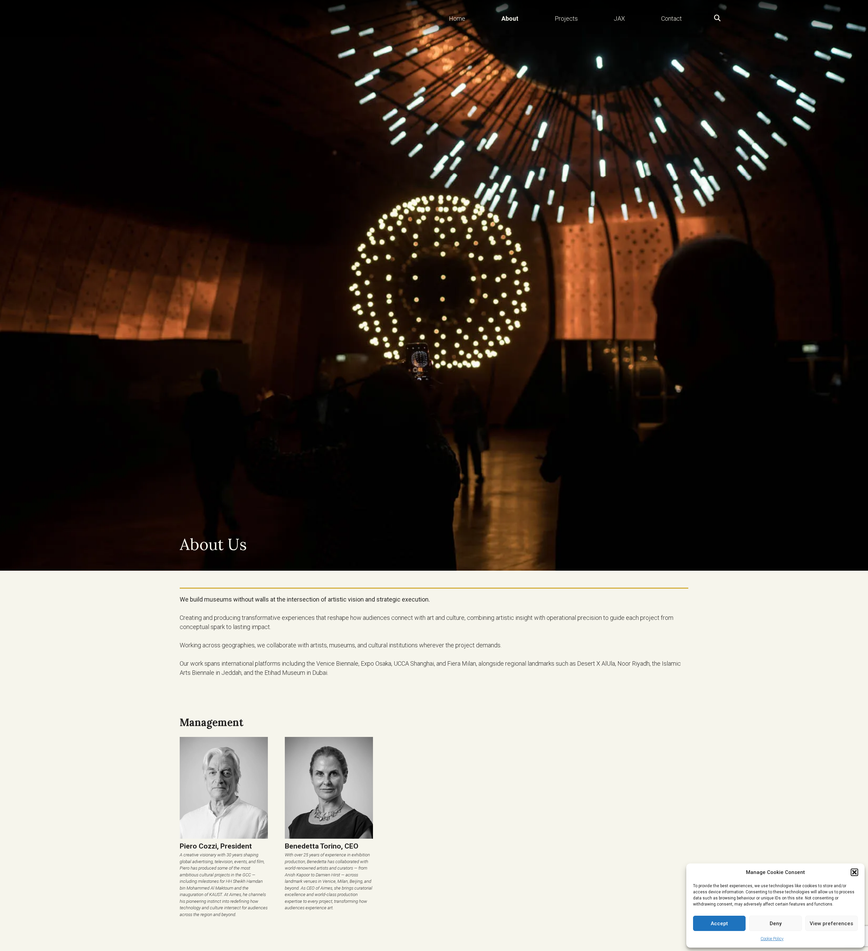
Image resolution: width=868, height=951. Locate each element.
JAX (619, 18)
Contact (671, 18)
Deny (776, 923)
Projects (566, 18)
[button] (854, 872)
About (509, 18)
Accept (719, 923)
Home (457, 18)
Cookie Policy (772, 938)
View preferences (831, 923)
